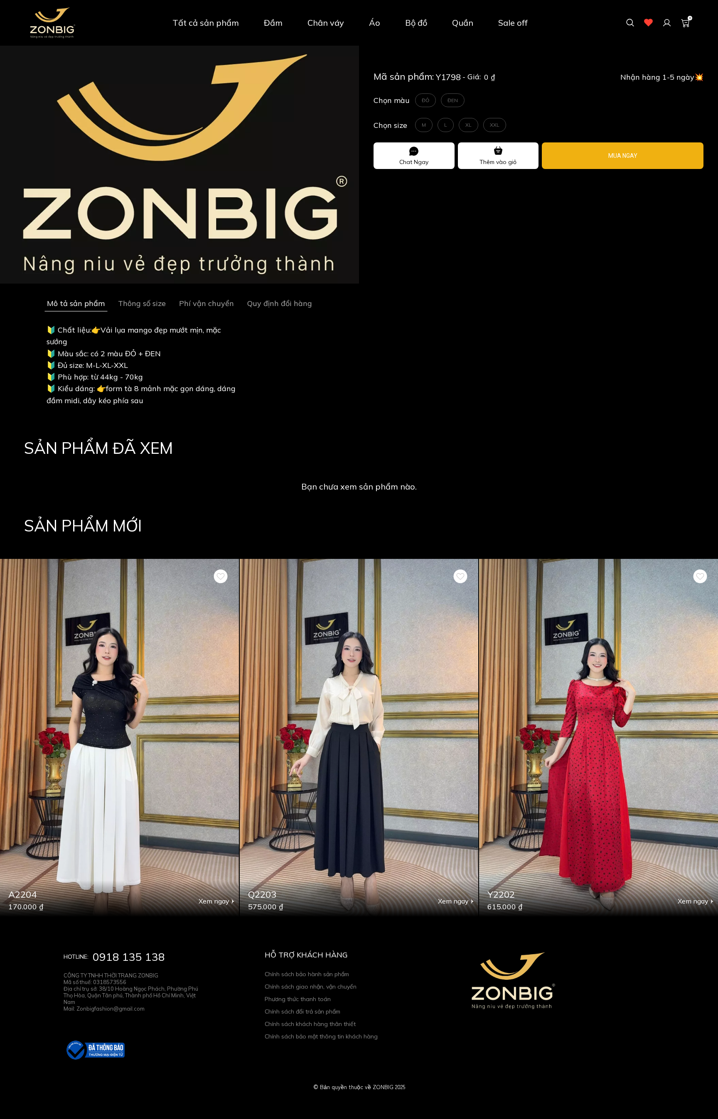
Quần (462, 22)
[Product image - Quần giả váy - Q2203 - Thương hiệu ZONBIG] (359, 738)
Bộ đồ (416, 22)
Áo (374, 22)
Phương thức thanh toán (298, 999)
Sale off (513, 22)
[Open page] (52, 22)
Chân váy (325, 22)
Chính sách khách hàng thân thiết (310, 1024)
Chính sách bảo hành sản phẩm (307, 974)
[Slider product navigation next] (697, 738)
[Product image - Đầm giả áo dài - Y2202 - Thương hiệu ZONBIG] (598, 738)
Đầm (273, 22)
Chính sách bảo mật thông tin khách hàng (321, 1036)
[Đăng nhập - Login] (666, 22)
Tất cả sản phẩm (205, 22)
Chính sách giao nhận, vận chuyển (311, 986)
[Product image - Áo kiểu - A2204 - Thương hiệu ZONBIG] (119, 738)
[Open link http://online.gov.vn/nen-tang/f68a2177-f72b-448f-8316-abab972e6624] (95, 1050)
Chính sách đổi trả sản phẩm (302, 1011)
